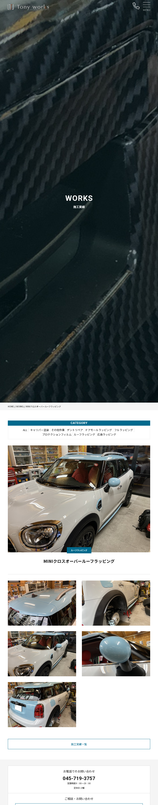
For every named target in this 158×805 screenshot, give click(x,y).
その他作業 (58, 430)
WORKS (19, 406)
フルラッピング (123, 430)
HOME (11, 406)
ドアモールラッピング (98, 430)
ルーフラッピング (84, 434)
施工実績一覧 (79, 744)
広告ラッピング (106, 434)
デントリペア (75, 430)
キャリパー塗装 (39, 430)
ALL (25, 430)
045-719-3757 (79, 778)
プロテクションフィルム (57, 434)
